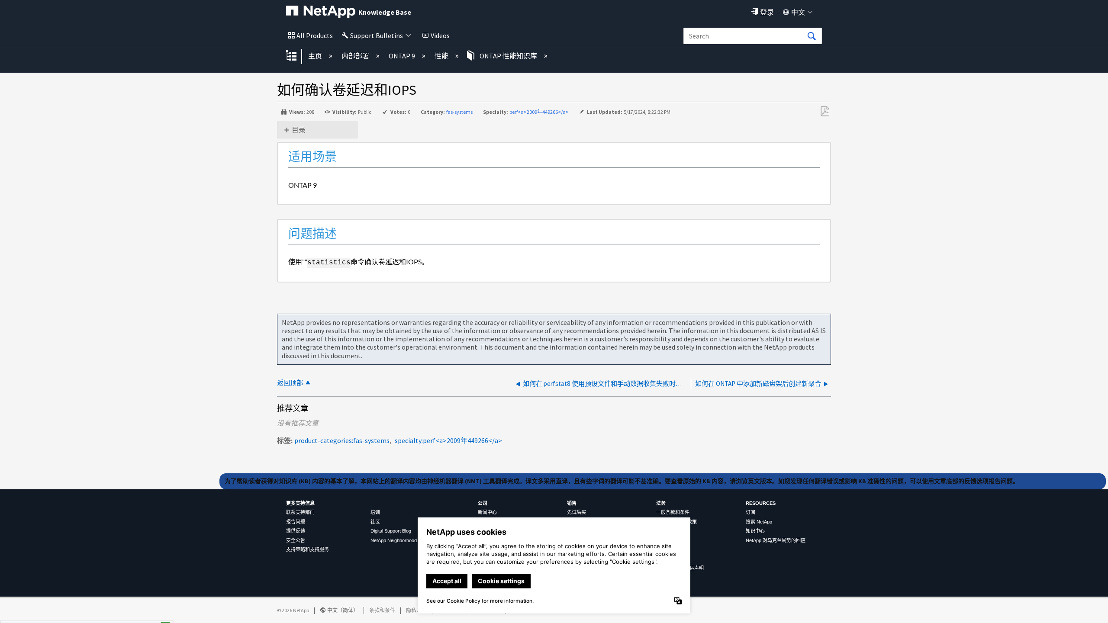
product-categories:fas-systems (342, 440)
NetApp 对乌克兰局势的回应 (775, 540)
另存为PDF (824, 111)
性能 (442, 55)
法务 (661, 503)
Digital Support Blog (390, 530)
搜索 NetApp (759, 521)
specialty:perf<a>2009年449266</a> (448, 440)
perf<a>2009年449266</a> (539, 112)
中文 (798, 12)
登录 (767, 12)
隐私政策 (416, 610)
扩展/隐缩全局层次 (296, 56)
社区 (375, 521)
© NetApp (293, 610)
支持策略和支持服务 (307, 549)
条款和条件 (382, 610)
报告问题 (295, 521)
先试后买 (576, 512)
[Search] (811, 36)
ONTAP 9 (402, 55)
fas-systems (459, 112)
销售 (572, 503)
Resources (761, 503)
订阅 (750, 512)
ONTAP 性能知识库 (508, 55)
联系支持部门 (300, 512)
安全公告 (295, 540)
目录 (299, 129)
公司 (482, 503)
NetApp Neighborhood (393, 540)
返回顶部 (290, 383)
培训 (375, 512)
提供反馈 (295, 530)
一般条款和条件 (672, 512)
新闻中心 (487, 512)
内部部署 (355, 55)
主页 (315, 55)
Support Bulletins (376, 35)
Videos (440, 35)
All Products (314, 35)
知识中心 (755, 530)
